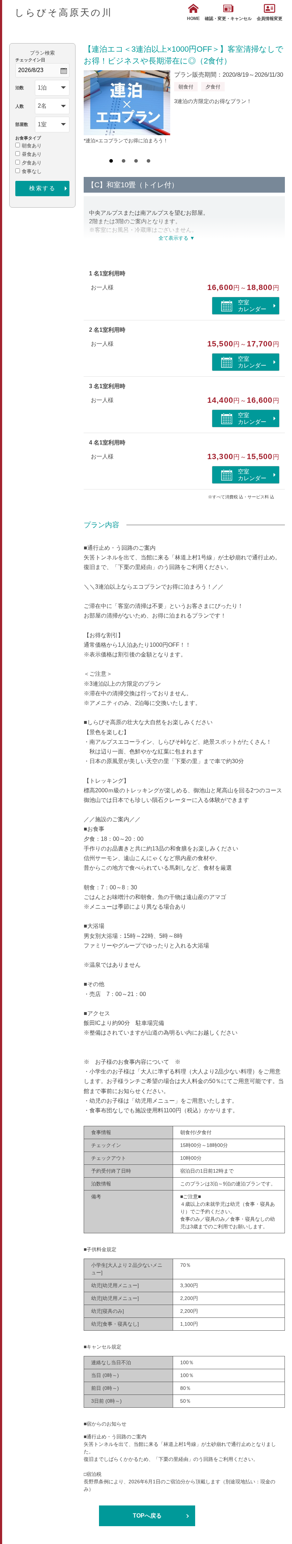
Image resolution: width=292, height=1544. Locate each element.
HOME (193, 18)
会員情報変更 (269, 18)
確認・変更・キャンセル (228, 18)
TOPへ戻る (147, 1516)
